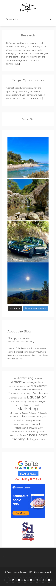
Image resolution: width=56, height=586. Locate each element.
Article (16, 382)
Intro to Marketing (18, 401)
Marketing (27, 408)
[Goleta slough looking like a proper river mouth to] (28, 157)
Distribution (40, 393)
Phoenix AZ (14, 417)
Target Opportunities (28, 80)
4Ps (14, 378)
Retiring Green (37, 431)
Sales (23, 435)
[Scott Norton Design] (28, 8)
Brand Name (21, 386)
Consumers (16, 393)
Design (29, 394)
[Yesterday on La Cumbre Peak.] (28, 283)
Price (20, 420)
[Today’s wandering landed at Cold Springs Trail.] (28, 241)
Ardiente (39, 378)
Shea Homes (37, 435)
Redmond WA (17, 431)
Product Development (21, 424)
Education (36, 397)
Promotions (20, 427)
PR (15, 421)
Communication (34, 389)
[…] (18, 64)
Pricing (28, 420)
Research (28, 35)
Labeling (31, 402)
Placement (34, 416)
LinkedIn (36, 405)
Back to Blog (28, 119)
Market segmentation (18, 413)
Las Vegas (40, 401)
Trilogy (31, 439)
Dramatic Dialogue (17, 398)
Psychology (36, 428)
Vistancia (41, 439)
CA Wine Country (36, 386)
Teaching (17, 439)
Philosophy (43, 413)
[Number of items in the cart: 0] (4, 557)
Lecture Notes (23, 405)
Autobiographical (33, 382)
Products (36, 424)
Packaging (32, 413)
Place (24, 416)
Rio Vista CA (13, 435)
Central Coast (20, 389)
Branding (12, 386)
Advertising (25, 378)
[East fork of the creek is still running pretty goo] (28, 199)
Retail (27, 431)
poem (44, 417)
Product (37, 420)
